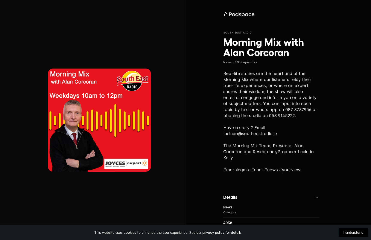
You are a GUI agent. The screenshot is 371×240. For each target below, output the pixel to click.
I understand (353, 232)
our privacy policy (210, 232)
